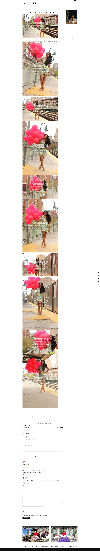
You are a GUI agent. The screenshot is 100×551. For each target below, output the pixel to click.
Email (23, 507)
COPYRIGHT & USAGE (41, 549)
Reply (24, 441)
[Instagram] (36, 423)
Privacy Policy (34, 549)
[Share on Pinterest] (29, 425)
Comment (24, 492)
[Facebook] (42, 423)
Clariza (26, 477)
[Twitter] (35, 423)
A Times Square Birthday (57, 428)
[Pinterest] (38, 423)
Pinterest (64, 546)
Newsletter (28, 549)
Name (23, 503)
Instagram (36, 546)
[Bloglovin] (43, 423)
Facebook (55, 546)
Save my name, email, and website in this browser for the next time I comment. (36, 515)
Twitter (27, 546)
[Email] (50, 423)
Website (23, 511)
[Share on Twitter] (28, 425)
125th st (45, 10)
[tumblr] (45, 423)
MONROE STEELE (31, 3)
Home (66, 4)
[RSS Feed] (48, 423)
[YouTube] (40, 423)
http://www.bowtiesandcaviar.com (27, 483)
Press (24, 549)
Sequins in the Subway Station (43, 12)
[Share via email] (25, 425)
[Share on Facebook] (27, 425)
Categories (70, 4)
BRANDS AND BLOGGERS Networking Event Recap (31, 428)
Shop (76, 4)
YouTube (74, 546)
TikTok (45, 546)
